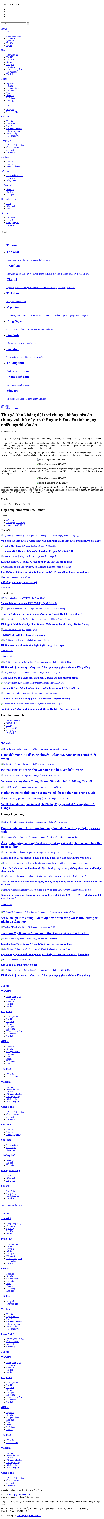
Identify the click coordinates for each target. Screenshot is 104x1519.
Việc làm (5, 116)
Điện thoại (10, 152)
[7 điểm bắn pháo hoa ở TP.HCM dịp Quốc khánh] (23, 598)
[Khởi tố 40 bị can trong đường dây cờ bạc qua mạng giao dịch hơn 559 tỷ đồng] (36, 662)
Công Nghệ (6, 140)
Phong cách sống (8, 199)
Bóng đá (10, 109)
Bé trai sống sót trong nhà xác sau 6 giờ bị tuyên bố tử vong (42, 769)
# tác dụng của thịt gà (15, 522)
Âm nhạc (10, 95)
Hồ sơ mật (10, 67)
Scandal (9, 86)
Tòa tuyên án (12, 55)
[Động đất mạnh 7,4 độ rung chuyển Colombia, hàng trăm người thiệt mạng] (34, 749)
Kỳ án (9, 62)
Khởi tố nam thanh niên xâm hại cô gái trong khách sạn (32, 645)
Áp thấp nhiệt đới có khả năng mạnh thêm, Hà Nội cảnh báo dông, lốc (40, 709)
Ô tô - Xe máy (12, 147)
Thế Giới (5, 31)
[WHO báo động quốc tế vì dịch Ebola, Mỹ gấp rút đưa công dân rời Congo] (34, 798)
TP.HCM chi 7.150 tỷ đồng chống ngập (23, 634)
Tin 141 (9, 74)
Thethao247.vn (13, 728)
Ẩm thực (10, 189)
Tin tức (4, 29)
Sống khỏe (11, 180)
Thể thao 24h (12, 112)
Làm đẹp (10, 100)
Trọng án (10, 64)
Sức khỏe (5, 171)
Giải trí (4, 79)
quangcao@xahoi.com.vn (29, 1515)
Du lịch (9, 192)
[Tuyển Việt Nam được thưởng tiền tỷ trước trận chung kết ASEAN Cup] (33, 683)
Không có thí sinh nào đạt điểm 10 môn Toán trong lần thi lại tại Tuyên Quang (45, 624)
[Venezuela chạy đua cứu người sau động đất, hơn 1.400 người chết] (30, 775)
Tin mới (6, 656)
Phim (8, 93)
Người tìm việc (12, 123)
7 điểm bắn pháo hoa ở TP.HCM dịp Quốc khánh (29, 603)
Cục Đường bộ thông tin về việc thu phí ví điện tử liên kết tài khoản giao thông (45, 572)
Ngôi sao (10, 83)
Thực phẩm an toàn (14, 175)
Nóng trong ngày (13, 36)
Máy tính (10, 150)
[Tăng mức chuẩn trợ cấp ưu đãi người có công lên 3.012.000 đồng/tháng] (33, 608)
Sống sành (10, 206)
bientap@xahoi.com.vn (19, 1494)
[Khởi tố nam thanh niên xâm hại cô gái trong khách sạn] (26, 640)
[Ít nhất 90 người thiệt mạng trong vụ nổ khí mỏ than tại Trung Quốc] (31, 787)
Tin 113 (9, 57)
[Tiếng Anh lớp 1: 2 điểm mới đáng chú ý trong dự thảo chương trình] (31, 672)
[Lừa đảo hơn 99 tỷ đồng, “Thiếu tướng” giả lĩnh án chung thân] (29, 556)
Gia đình (5, 157)
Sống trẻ (4, 213)
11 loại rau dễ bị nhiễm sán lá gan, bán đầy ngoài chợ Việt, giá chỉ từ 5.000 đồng (46, 857)
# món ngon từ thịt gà (15, 525)
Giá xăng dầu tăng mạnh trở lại (19, 582)
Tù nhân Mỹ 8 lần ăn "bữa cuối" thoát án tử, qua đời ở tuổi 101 (37, 551)
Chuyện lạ (10, 38)
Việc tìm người (12, 136)
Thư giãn (10, 194)
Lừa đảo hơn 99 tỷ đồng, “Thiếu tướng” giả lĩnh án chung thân (36, 561)
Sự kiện (6, 743)
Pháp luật (5, 50)
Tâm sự (9, 161)
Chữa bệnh (11, 178)
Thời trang (10, 98)
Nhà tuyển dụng (13, 131)
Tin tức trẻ (10, 217)
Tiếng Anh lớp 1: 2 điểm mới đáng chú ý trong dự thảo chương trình (39, 677)
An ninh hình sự (13, 721)
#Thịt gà (10, 520)
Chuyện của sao (13, 88)
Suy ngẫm (10, 208)
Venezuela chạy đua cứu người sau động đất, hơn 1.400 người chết (46, 781)
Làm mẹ (10, 164)
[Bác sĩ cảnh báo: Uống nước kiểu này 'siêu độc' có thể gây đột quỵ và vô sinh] (35, 822)
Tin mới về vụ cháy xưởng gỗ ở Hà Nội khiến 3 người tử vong (35, 698)
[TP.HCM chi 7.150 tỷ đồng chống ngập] (19, 629)
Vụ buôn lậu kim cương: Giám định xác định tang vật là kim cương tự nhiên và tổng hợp (51, 540)
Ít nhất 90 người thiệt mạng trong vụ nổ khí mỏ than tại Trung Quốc (48, 792)
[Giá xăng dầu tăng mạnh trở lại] (15, 577)
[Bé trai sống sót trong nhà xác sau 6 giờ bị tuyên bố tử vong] (27, 764)
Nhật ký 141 (11, 723)
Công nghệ (11, 730)
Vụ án (9, 45)
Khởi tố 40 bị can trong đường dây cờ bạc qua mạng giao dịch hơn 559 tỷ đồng (45, 667)
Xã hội (9, 725)
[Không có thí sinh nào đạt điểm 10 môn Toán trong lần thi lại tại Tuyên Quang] (35, 619)
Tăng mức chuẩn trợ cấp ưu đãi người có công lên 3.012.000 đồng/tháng (41, 613)
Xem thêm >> (7, 588)
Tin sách (10, 225)
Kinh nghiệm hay (13, 166)
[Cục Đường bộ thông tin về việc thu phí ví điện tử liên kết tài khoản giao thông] (36, 567)
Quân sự (10, 41)
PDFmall (10, 733)
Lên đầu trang (16, 1205)
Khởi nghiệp (11, 133)
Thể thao (5, 105)
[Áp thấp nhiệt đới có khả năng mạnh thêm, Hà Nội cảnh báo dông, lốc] (32, 704)
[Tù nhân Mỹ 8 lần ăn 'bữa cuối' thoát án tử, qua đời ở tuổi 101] (28, 546)
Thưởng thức (6, 185)
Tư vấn (9, 121)
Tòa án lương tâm (14, 69)
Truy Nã (10, 59)
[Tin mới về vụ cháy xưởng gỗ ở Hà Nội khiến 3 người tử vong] (29, 693)
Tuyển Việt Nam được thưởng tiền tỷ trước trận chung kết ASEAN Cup (40, 688)
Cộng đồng (11, 220)
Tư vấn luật (11, 72)
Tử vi (8, 203)
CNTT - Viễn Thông (15, 145)
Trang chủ (5, 1205)
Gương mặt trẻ (12, 222)
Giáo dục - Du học (14, 128)
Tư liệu (9, 43)
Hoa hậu (10, 91)
